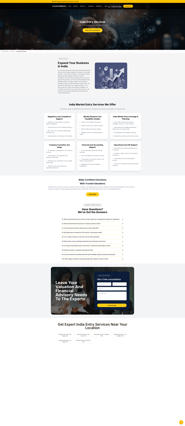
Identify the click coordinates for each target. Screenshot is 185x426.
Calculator (98, 6)
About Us (75, 6)
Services (82, 6)
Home (69, 6)
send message (112, 305)
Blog (106, 6)
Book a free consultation (92, 30)
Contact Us (91, 6)
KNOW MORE (92, 194)
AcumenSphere (5, 51)
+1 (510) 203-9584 (115, 6)
